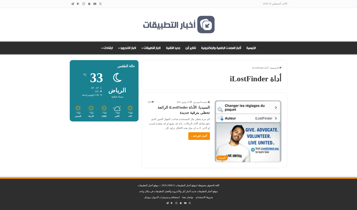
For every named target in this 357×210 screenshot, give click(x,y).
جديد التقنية (173, 48)
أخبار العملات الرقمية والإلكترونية (221, 48)
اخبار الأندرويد (128, 48)
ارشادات (108, 48)
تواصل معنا (187, 197)
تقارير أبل (190, 48)
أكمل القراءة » (199, 136)
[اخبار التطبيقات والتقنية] (178, 24)
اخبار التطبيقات (152, 48)
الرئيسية (251, 48)
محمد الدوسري (200, 102)
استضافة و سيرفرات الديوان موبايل (162, 197)
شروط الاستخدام (204, 197)
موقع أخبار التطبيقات (148, 185)
